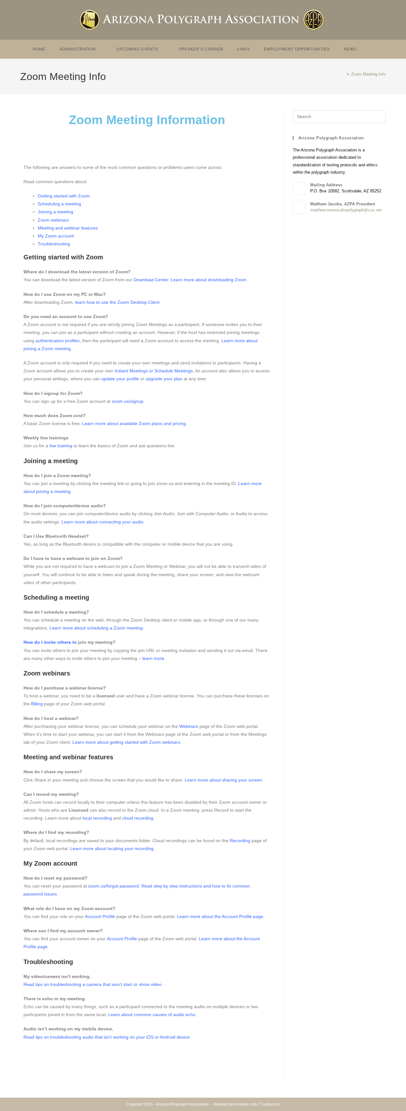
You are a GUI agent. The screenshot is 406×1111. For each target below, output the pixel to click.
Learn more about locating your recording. (112, 848)
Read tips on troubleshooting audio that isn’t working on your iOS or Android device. (107, 1037)
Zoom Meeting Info (368, 74)
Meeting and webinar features (68, 227)
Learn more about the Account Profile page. (221, 916)
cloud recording (137, 818)
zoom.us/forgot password (113, 885)
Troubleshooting (54, 243)
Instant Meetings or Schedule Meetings (154, 370)
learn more (153, 658)
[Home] (343, 74)
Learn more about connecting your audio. (103, 521)
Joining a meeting (55, 211)
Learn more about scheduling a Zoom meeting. (97, 627)
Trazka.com (270, 1104)
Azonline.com (245, 1104)
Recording (240, 840)
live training (60, 445)
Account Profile (100, 916)
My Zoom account (56, 235)
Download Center (151, 279)
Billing (37, 703)
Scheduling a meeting (59, 203)
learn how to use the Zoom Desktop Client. (118, 302)
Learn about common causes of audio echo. (152, 1014)
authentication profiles (58, 340)
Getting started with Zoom (64, 195)
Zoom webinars (53, 220)
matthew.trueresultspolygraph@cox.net (346, 210)
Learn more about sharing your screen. (224, 779)
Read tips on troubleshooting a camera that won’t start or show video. (93, 984)
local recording (97, 818)
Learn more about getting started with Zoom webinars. (126, 742)
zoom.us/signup (127, 401)
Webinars (188, 726)
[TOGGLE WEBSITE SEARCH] (372, 49)
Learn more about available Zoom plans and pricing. (134, 423)
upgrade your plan (164, 378)
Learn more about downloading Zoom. (209, 279)
